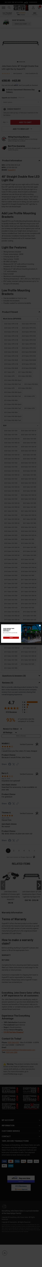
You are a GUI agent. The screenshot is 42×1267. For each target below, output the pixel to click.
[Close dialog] (40, 625)
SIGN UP (11, 637)
